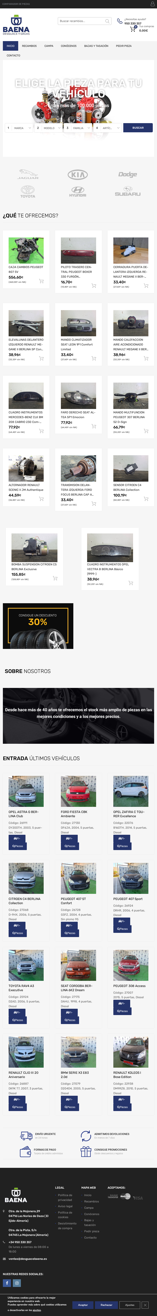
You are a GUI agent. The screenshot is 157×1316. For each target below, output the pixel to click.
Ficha (17, 839)
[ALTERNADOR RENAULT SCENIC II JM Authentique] (26, 468)
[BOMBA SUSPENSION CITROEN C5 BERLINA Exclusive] (34, 548)
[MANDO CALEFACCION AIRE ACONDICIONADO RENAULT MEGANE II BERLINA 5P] (130, 323)
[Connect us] (7, 1283)
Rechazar (106, 1305)
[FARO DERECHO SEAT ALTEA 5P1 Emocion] (78, 396)
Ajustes (129, 1305)
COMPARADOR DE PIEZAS (16, 4)
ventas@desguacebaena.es (28, 1259)
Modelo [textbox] (49, 128)
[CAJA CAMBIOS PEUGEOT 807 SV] (26, 250)
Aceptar (83, 1305)
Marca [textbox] (18, 128)
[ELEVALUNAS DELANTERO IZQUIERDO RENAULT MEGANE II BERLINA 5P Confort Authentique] (26, 323)
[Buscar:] (84, 21)
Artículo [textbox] (109, 128)
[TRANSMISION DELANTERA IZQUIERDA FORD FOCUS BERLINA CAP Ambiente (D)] (78, 468)
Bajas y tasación (96, 46)
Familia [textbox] (78, 128)
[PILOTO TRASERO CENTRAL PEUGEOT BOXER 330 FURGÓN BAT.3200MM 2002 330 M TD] (78, 250)
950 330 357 (132, 23)
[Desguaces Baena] (16, 25)
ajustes (37, 1310)
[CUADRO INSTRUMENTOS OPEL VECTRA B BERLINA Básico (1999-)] (110, 548)
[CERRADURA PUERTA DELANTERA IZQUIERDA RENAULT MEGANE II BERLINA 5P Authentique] (130, 250)
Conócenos (69, 46)
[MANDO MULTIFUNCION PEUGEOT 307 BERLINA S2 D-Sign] (130, 396)
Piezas (19, 846)
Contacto (13, 55)
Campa (48, 46)
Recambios (29, 46)
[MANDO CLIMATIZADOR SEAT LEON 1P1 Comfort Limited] (78, 323)
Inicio (10, 46)
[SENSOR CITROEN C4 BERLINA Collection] (130, 468)
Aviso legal (65, 1206)
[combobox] (19, 127)
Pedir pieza (124, 46)
